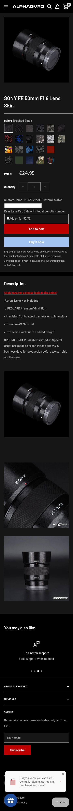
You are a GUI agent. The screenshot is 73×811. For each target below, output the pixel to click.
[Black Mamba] (61, 128)
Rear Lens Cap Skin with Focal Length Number (34, 211)
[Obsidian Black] (29, 128)
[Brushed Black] (8, 128)
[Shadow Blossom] (40, 149)
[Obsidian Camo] (40, 139)
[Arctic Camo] (50, 139)
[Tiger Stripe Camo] (40, 160)
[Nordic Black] (40, 128)
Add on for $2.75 (19, 218)
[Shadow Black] (29, 139)
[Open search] (49, 6)
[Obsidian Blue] (29, 160)
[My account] (57, 6)
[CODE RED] (50, 149)
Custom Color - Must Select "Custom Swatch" (33, 200)
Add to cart (36, 229)
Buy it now (36, 242)
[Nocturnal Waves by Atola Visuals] (8, 160)
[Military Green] (19, 160)
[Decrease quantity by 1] (23, 186)
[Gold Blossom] (61, 149)
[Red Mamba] (8, 139)
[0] (65, 6)
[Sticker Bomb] (8, 149)
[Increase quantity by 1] (45, 186)
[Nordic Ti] (50, 128)
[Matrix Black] (19, 128)
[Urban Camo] (61, 139)
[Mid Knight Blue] (29, 149)
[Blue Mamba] (19, 139)
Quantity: (10, 187)
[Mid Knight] (19, 149)
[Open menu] (6, 6)
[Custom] (50, 160)
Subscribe (17, 750)
